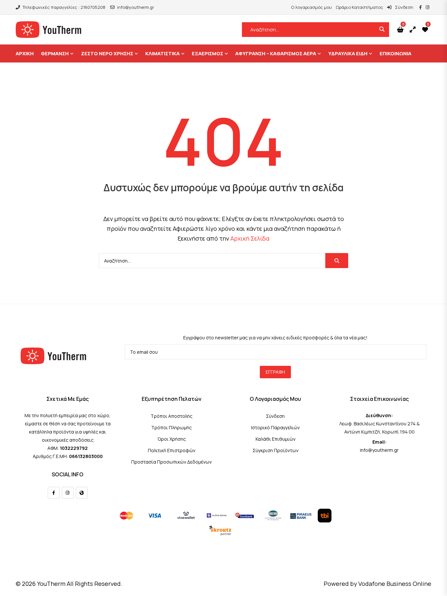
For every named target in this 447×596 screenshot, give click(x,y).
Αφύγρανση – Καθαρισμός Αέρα (275, 53)
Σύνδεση (403, 7)
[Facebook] (54, 493)
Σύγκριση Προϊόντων (275, 450)
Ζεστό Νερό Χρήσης (107, 53)
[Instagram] (68, 493)
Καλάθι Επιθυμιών (275, 439)
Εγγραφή (275, 372)
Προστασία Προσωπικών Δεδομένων (171, 462)
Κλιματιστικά (162, 53)
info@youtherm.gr (135, 7)
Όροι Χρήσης (171, 439)
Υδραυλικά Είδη (347, 53)
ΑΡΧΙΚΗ (25, 53)
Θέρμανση (55, 53)
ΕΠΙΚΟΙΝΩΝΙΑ (395, 53)
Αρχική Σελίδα (249, 238)
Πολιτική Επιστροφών (171, 450)
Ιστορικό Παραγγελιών (275, 427)
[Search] (336, 260)
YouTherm (51, 583)
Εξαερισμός (207, 53)
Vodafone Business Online (394, 583)
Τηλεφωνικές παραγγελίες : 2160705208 (64, 7)
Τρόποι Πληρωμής (171, 427)
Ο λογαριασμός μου (311, 7)
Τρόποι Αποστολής (171, 416)
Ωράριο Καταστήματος (359, 7)
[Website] (82, 493)
